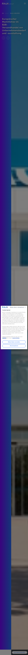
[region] (14, 327)
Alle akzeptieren (14, 345)
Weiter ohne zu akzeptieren (17, 307)
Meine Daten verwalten (14, 342)
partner (4, 338)
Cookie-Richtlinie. (16, 338)
